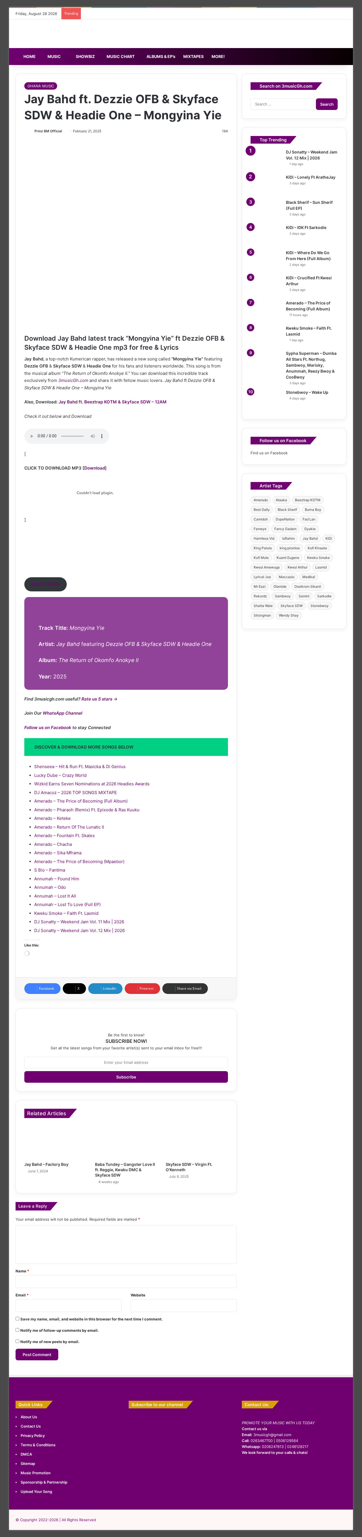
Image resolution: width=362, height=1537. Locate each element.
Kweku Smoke (318, 557)
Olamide (279, 586)
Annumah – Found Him (56, 878)
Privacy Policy (33, 1435)
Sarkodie (324, 596)
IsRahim (288, 538)
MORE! (218, 56)
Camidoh (261, 519)
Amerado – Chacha (53, 844)
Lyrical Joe (262, 577)
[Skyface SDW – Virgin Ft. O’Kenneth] (197, 1141)
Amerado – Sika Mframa (57, 852)
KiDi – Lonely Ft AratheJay (310, 177)
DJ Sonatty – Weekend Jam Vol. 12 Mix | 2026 (79, 930)
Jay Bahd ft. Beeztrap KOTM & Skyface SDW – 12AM (113, 402)
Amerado (261, 500)
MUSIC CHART (120, 56)
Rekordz (260, 596)
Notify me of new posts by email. (49, 1341)
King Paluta (263, 548)
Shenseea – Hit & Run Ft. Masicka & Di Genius (80, 766)
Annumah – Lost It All (55, 896)
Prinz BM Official (48, 131)
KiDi (329, 538)
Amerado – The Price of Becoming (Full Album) (81, 801)
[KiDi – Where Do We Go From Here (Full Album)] (266, 260)
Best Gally (262, 509)
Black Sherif (287, 509)
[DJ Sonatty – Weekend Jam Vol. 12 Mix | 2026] (266, 159)
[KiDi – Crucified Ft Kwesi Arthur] (266, 285)
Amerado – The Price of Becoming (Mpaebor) (79, 861)
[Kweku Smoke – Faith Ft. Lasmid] (266, 336)
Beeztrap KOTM (307, 500)
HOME (29, 56)
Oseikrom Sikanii (307, 586)
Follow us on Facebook (47, 727)
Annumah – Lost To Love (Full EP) (67, 904)
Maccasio (286, 577)
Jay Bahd (310, 538)
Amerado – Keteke (52, 818)
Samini (304, 596)
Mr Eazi (260, 586)
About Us (29, 1417)
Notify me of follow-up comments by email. (59, 1330)
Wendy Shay (289, 615)
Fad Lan (309, 519)
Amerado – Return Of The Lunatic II (69, 827)
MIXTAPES (193, 56)
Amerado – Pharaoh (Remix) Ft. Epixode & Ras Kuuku (86, 809)
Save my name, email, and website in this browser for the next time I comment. (91, 1319)
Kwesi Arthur (297, 567)
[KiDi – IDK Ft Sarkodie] (266, 235)
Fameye (260, 529)
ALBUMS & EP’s (160, 56)
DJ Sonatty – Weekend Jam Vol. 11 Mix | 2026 (79, 921)
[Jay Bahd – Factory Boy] (55, 1141)
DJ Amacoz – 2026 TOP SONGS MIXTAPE (75, 792)
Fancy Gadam (285, 529)
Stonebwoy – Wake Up (307, 392)
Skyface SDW (292, 606)
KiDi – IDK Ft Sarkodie (306, 227)
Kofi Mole (261, 557)
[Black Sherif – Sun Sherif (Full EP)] (266, 210)
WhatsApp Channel (62, 713)
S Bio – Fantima (49, 870)
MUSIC (54, 56)
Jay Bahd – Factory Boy (46, 1164)
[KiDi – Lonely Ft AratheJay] (266, 185)
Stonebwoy (320, 606)
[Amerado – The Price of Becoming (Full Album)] (266, 310)
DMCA (26, 1454)
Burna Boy (313, 509)
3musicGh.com (73, 380)
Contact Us (31, 1426)
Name (22, 1271)
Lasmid (321, 567)
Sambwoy (283, 596)
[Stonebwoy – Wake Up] (266, 400)
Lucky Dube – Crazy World (60, 775)
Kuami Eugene (288, 557)
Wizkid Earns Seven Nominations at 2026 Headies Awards (92, 783)
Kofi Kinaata (317, 548)
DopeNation (285, 519)
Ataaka (281, 500)
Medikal (308, 577)
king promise (290, 548)
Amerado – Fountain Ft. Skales (64, 835)
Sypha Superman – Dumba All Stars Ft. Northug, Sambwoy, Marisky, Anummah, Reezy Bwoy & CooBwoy (311, 365)
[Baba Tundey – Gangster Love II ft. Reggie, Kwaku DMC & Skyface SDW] (126, 1141)
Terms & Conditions (38, 1445)
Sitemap (28, 1463)
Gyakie (310, 529)
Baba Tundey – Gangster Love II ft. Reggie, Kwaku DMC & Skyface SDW (125, 1169)
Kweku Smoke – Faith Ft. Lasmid (66, 913)
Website (138, 1295)
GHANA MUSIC (40, 86)
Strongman (262, 615)
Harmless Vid (264, 538)
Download (94, 468)
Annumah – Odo (50, 887)
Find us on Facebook (269, 453)
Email (22, 1295)
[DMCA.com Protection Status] (294, 1501)
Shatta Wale (263, 606)
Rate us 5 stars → (99, 699)
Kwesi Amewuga (267, 567)
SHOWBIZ (85, 56)
